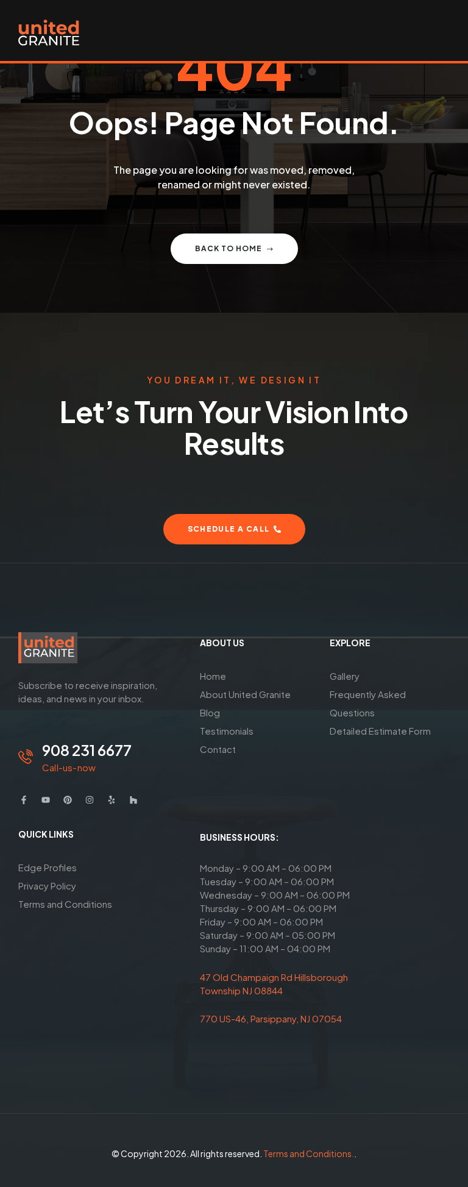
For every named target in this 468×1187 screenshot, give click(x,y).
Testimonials (227, 730)
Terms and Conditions (65, 904)
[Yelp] (111, 799)
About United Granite (245, 694)
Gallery (345, 676)
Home (213, 676)
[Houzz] (133, 799)
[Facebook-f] (23, 799)
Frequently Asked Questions (368, 703)
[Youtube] (45, 799)
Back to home (228, 248)
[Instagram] (89, 799)
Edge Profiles (47, 867)
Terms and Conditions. (308, 1153)
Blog (210, 712)
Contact (218, 749)
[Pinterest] (67, 799)
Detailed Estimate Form (380, 730)
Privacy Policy (47, 885)
